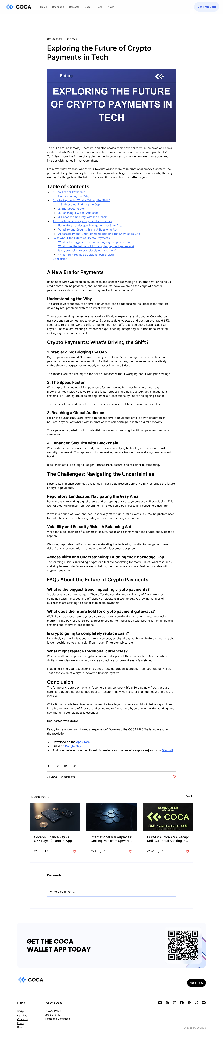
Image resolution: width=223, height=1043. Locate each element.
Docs (20, 1027)
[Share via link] (74, 765)
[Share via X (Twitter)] (57, 765)
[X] (196, 1002)
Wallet (20, 1011)
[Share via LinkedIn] (65, 765)
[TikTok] (182, 1002)
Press (20, 1023)
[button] (206, 7)
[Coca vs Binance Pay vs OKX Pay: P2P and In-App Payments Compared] (55, 817)
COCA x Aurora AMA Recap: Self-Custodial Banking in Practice (168, 839)
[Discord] (167, 1002)
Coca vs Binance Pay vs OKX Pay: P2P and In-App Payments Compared (53, 839)
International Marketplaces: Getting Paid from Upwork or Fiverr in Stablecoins (111, 839)
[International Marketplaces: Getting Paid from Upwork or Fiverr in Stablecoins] (111, 817)
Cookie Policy (52, 1014)
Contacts (22, 1019)
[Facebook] (189, 1002)
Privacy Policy (53, 1010)
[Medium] (204, 1002)
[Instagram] (174, 1002)
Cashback (23, 1015)
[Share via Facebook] (48, 765)
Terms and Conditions (57, 1018)
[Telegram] (160, 1002)
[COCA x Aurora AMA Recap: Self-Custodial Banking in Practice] (168, 817)
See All (189, 796)
